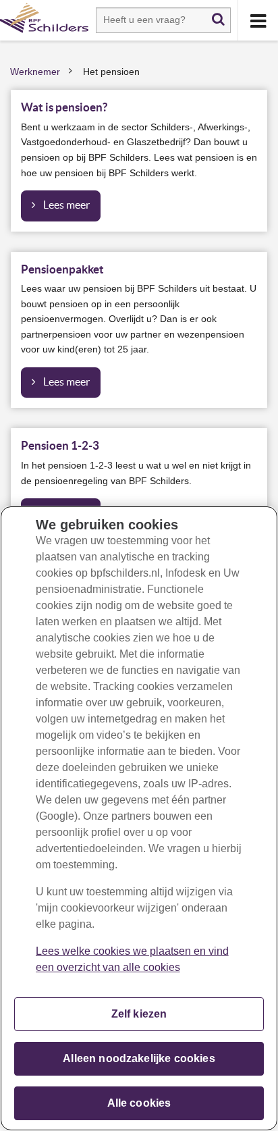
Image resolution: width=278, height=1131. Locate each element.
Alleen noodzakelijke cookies (139, 1058)
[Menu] (258, 20)
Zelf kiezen (139, 1014)
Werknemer (35, 72)
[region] (139, 818)
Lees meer (66, 205)
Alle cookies (139, 1103)
